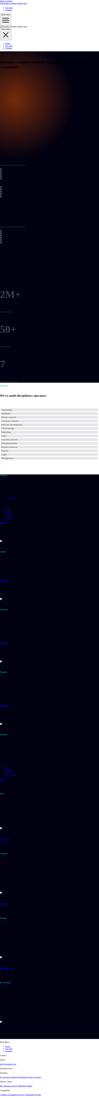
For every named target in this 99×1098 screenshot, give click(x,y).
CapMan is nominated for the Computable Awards (20, 1095)
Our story (9, 8)
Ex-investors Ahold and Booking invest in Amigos (20, 1077)
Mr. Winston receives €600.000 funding (16, 1086)
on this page (12, 497)
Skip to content (6, 1)
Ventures (8, 10)
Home (7, 43)
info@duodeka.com (8, 1064)
